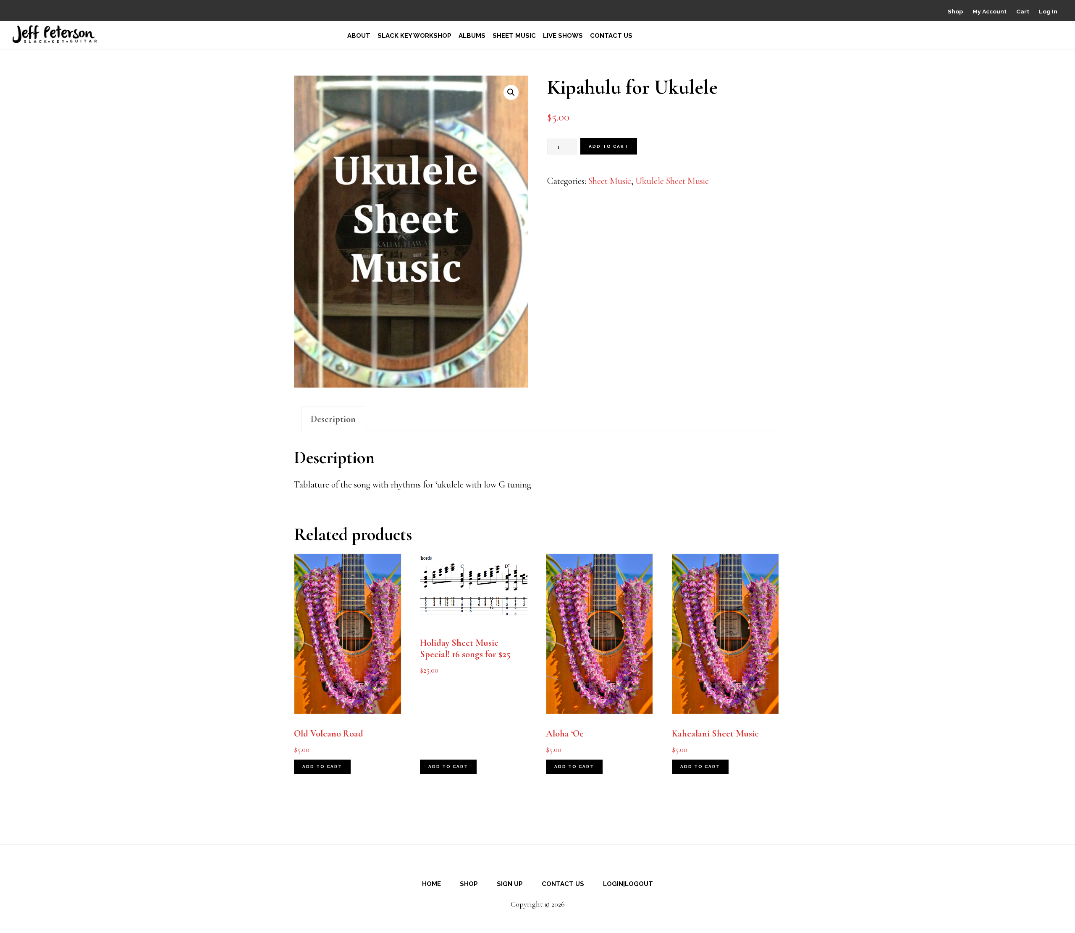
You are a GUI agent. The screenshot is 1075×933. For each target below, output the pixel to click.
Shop (955, 11)
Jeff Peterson (55, 34)
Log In (1048, 11)
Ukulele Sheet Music (672, 181)
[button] (511, 92)
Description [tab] (333, 419)
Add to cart (609, 146)
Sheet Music (609, 181)
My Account (990, 11)
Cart (1022, 11)
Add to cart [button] (322, 766)
